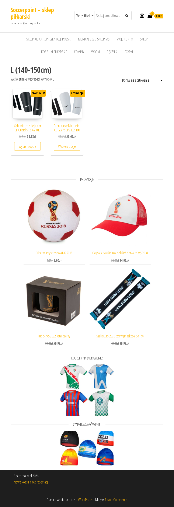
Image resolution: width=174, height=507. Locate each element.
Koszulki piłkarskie (54, 51)
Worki (95, 51)
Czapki (129, 51)
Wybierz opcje (27, 146)
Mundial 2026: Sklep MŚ (93, 39)
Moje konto (124, 39)
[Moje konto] (142, 16)
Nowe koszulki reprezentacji (31, 482)
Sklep (144, 39)
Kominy (79, 51)
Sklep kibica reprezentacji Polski (48, 39)
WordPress (85, 499)
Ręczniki (112, 51)
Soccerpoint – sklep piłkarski (32, 13)
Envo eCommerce (116, 499)
